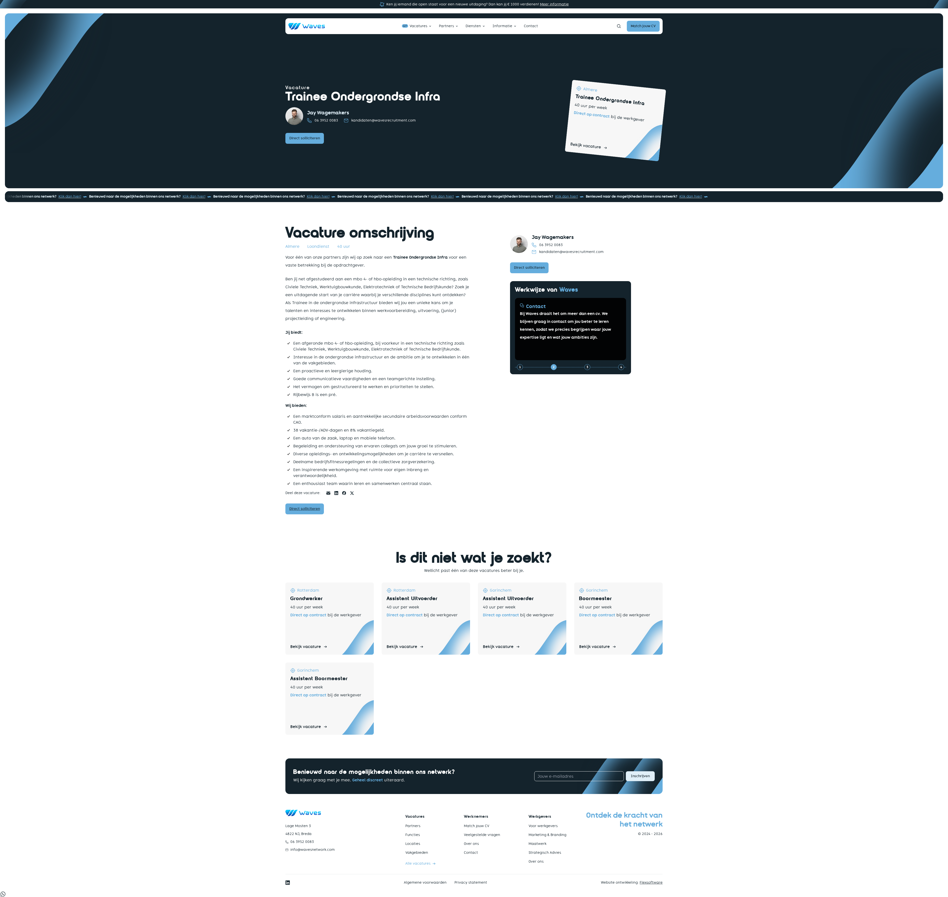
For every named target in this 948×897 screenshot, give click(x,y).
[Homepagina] (306, 26)
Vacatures (415, 26)
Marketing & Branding (547, 835)
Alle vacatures (418, 863)
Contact (531, 26)
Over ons (471, 844)
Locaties (412, 844)
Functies (412, 835)
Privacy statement (470, 882)
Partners (446, 26)
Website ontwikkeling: (632, 882)
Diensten (473, 26)
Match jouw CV (476, 826)
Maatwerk (537, 844)
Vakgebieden (416, 853)
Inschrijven (640, 776)
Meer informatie (554, 4)
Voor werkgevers (543, 826)
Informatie (502, 26)
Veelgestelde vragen (482, 835)
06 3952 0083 (326, 120)
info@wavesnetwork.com (312, 850)
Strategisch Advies (545, 853)
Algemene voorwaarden (425, 882)
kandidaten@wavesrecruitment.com (383, 120)
